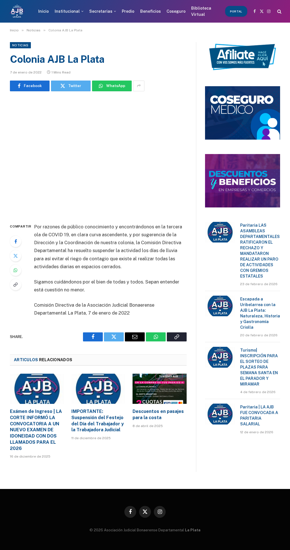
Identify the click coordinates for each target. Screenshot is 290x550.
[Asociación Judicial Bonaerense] (16, 11)
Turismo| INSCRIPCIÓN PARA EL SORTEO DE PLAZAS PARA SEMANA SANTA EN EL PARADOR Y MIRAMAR (259, 367)
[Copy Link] (15, 284)
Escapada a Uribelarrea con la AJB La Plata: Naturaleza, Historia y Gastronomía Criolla (260, 313)
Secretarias (100, 11)
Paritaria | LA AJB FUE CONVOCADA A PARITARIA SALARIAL (259, 415)
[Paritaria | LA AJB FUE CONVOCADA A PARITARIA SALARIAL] (220, 414)
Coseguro (176, 11)
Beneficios (150, 11)
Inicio (43, 11)
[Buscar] (279, 11)
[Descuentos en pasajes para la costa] (160, 389)
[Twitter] (15, 255)
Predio (128, 11)
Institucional (67, 11)
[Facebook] (15, 241)
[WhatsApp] (15, 270)
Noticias (20, 45)
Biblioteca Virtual (201, 11)
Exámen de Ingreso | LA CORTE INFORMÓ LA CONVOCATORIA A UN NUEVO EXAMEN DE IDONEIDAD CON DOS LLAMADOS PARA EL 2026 (36, 430)
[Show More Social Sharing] (138, 86)
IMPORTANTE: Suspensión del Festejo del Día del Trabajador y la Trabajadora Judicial (97, 420)
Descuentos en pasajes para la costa (158, 414)
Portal (236, 11)
